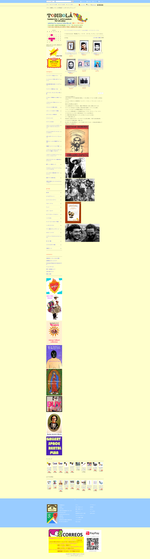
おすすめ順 (95, 37)
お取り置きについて (50, 271)
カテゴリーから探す (54, 4)
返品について (78, 511)
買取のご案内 (48, 273)
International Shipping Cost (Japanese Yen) (54, 264)
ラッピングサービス (50, 266)
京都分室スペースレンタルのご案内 (52, 258)
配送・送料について (79, 509)
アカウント (83, 1)
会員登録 (89, 1)
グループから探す (62, 4)
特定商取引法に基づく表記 (80, 513)
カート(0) (101, 1)
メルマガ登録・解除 (79, 517)
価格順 (99, 37)
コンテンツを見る (70, 4)
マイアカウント (93, 504)
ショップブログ (78, 519)
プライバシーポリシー (80, 515)
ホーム (48, 4)
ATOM (79, 521)
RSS (76, 521)
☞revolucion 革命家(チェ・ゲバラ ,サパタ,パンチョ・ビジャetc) (90, 30)
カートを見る (92, 511)
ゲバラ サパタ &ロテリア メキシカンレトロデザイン (74, 30)
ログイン (95, 1)
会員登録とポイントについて (51, 260)
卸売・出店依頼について (50, 269)
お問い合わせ (92, 513)
